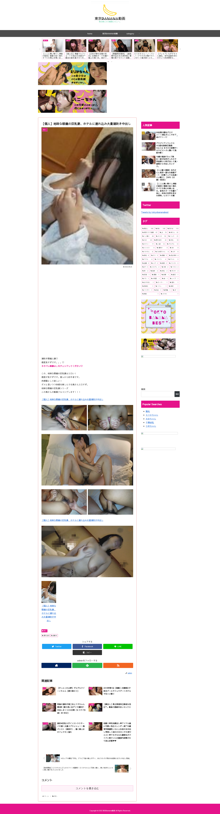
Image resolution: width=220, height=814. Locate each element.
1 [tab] (108, 61)
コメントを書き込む (87, 788)
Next (180, 49)
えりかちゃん (152, 415)
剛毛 (148, 411)
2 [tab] (112, 61)
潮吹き (55, 635)
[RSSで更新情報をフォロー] (118, 665)
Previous (40, 49)
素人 (45, 631)
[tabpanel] (53, 48)
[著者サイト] (56, 665)
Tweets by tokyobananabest (155, 212)
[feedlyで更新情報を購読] (87, 665)
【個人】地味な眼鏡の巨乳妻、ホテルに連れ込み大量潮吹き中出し (72, 399)
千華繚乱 (150, 422)
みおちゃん (151, 418)
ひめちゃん (151, 426)
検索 (143, 389)
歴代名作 (46, 635)
